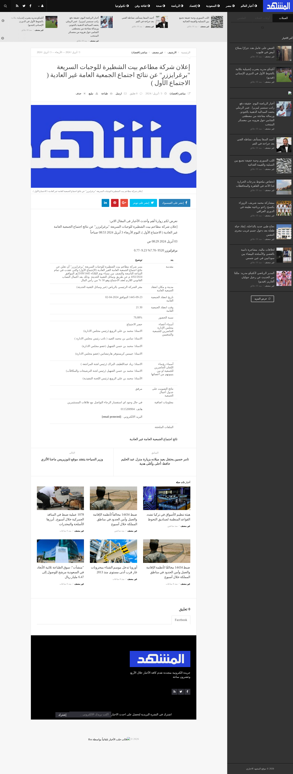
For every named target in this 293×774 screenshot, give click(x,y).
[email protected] (111, 416)
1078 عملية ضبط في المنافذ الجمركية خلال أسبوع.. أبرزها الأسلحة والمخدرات (65, 519)
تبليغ (91, 93)
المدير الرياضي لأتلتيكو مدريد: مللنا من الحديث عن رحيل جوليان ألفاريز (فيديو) (254, 277)
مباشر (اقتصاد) (139, 52)
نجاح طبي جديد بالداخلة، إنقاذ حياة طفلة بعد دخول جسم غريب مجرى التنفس (254, 230)
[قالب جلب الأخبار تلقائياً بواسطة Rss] (109, 738)
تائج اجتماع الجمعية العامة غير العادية (153, 439)
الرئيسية (185, 52)
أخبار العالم (248, 5)
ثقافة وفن (141, 5)
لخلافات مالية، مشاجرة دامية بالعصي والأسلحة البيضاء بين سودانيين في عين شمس (257, 254)
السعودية (211, 5)
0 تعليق (134, 93)
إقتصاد (193, 5)
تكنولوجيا (120, 5)
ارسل (119, 93)
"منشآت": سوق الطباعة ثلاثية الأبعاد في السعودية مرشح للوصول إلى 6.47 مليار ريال (60, 572)
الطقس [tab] (241, 18)
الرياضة (176, 5)
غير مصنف (269, 56)
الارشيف (172, 52)
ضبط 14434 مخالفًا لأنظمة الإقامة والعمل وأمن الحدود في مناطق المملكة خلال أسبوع (168, 572)
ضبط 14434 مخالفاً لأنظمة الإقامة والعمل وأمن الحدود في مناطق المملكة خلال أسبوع (115, 519)
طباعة (104, 93)
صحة (159, 5)
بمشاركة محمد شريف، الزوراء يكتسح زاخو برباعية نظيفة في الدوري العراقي (256, 207)
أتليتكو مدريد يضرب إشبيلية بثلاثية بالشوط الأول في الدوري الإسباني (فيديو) (254, 73)
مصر (229, 5)
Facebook (181, 620)
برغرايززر (171, 250)
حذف (78, 93)
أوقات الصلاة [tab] (262, 18)
